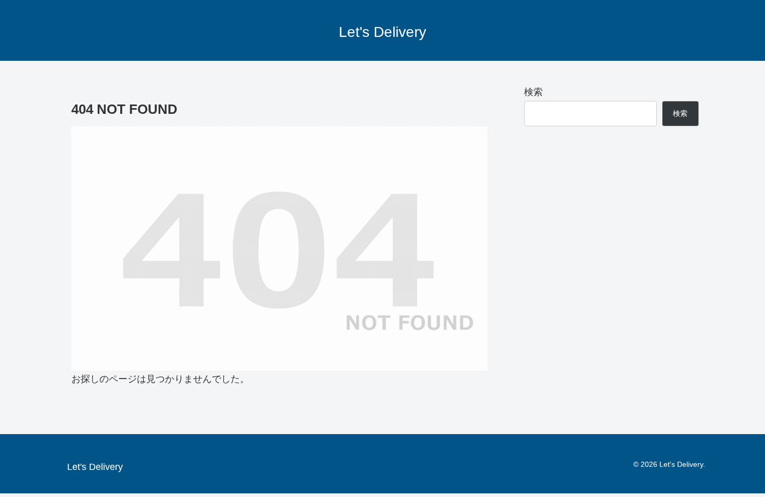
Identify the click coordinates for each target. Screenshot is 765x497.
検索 (533, 92)
